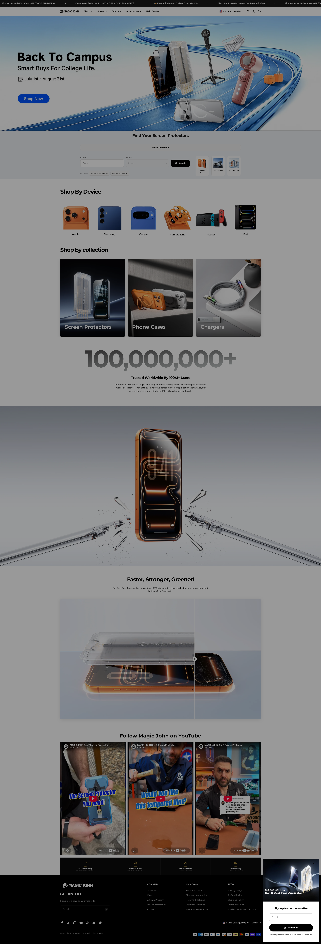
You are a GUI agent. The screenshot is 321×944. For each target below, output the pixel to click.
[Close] (314, 864)
